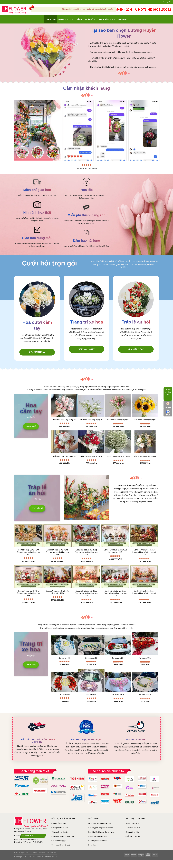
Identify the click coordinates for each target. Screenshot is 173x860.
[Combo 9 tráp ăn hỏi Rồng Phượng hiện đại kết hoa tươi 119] (57, 545)
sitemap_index (167, 2)
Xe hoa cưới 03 (91, 658)
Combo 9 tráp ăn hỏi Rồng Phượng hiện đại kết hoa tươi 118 (86, 552)
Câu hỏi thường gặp (58, 841)
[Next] (155, 125)
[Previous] (67, 125)
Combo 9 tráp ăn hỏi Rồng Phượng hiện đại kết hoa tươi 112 (115, 593)
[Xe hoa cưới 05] (145, 645)
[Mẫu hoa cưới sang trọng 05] (64, 407)
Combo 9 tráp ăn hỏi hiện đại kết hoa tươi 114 (57, 592)
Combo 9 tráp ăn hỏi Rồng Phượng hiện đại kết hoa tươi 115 (28, 593)
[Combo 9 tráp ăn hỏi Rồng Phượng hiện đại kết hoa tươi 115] (28, 586)
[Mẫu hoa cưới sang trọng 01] (118, 407)
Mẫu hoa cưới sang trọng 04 (118, 456)
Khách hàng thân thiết (33, 771)
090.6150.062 (27, 836)
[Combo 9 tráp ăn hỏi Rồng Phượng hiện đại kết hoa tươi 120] (28, 545)
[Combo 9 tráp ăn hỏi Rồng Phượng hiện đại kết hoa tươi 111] (144, 586)
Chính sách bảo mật (133, 828)
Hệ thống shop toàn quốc (97, 841)
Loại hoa (122, 19)
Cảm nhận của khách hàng (97, 836)
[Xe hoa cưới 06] (64, 682)
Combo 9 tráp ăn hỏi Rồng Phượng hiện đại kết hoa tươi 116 (144, 552)
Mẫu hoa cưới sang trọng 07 (91, 456)
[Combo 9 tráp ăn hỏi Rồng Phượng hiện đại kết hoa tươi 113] (86, 586)
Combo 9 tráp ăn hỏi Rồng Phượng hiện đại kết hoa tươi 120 (28, 552)
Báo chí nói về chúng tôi (107, 771)
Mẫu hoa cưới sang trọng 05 (64, 420)
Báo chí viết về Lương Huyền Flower (101, 832)
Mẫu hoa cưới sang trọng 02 (64, 456)
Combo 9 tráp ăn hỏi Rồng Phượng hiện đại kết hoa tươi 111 (144, 593)
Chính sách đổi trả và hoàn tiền (62, 836)
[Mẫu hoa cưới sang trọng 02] (64, 443)
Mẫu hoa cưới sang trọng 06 (91, 420)
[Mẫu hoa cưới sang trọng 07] (91, 443)
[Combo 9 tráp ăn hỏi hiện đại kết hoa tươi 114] (57, 586)
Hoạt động (92, 845)
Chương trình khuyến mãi (60, 845)
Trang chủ (50, 19)
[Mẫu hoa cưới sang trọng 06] (91, 407)
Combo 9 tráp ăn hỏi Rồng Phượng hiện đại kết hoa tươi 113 (86, 593)
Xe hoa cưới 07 (91, 694)
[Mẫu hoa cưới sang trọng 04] (118, 443)
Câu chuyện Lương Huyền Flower (100, 828)
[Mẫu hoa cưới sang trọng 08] (145, 443)
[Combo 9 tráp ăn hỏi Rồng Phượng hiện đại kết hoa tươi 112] (115, 586)
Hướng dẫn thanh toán (59, 828)
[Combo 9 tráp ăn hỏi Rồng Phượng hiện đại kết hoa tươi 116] (144, 545)
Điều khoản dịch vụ (132, 823)
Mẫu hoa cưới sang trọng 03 (145, 420)
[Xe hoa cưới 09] (145, 682)
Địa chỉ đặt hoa (21, 853)
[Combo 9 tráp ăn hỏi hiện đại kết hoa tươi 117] (115, 545)
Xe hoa (53, 853)
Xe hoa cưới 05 (145, 658)
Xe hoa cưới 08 (118, 694)
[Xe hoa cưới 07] (91, 682)
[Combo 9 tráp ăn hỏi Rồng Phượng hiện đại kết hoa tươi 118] (86, 545)
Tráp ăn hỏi (44, 853)
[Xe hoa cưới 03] (91, 645)
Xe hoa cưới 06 (64, 694)
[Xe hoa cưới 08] (118, 682)
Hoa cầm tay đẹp (65, 19)
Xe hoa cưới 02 (64, 658)
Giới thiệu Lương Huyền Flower (99, 823)
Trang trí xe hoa (105, 19)
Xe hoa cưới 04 (118, 658)
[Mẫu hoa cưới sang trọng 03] (145, 407)
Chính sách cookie (132, 832)
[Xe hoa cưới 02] (64, 645)
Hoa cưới (33, 853)
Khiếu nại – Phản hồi (133, 836)
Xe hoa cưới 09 (145, 694)
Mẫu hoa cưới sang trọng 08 (145, 456)
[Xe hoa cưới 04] (118, 645)
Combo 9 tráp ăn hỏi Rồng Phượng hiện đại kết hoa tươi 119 (57, 552)
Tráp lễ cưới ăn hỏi (85, 19)
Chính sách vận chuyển (59, 832)
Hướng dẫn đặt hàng (58, 823)
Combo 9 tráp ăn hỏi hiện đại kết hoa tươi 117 (115, 551)
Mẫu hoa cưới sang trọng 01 (118, 420)
